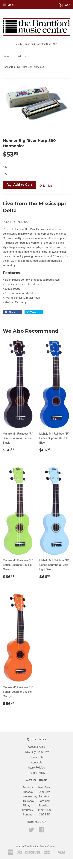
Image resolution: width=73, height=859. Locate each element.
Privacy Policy (36, 773)
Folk (19, 56)
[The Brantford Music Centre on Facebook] (41, 831)
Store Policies (36, 767)
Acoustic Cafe (36, 746)
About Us (36, 762)
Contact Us (36, 757)
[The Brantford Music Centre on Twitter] (31, 831)
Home (6, 56)
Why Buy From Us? (37, 752)
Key (5, 167)
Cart (67, 5)
